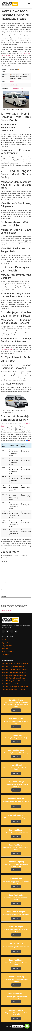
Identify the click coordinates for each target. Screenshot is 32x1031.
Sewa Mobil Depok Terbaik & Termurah (13, 684)
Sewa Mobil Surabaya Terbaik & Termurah (14, 669)
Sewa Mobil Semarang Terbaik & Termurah (15, 663)
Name (3, 583)
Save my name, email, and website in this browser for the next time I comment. (14, 605)
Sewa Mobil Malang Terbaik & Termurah (14, 678)
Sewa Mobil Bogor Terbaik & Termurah (13, 681)
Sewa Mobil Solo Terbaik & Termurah (13, 666)
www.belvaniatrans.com (16, 88)
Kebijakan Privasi (7, 645)
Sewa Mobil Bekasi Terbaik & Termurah (14, 689)
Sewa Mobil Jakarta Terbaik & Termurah (14, 672)
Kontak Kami (5, 654)
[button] (27, 1026)
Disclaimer (5, 648)
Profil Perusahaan (7, 640)
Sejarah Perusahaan (8, 643)
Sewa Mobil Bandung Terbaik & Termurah (14, 675)
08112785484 (14, 81)
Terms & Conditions (8, 651)
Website (3, 596)
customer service (6, 349)
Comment (4, 561)
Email (3, 589)
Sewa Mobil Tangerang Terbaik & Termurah (15, 686)
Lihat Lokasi (16, 710)
